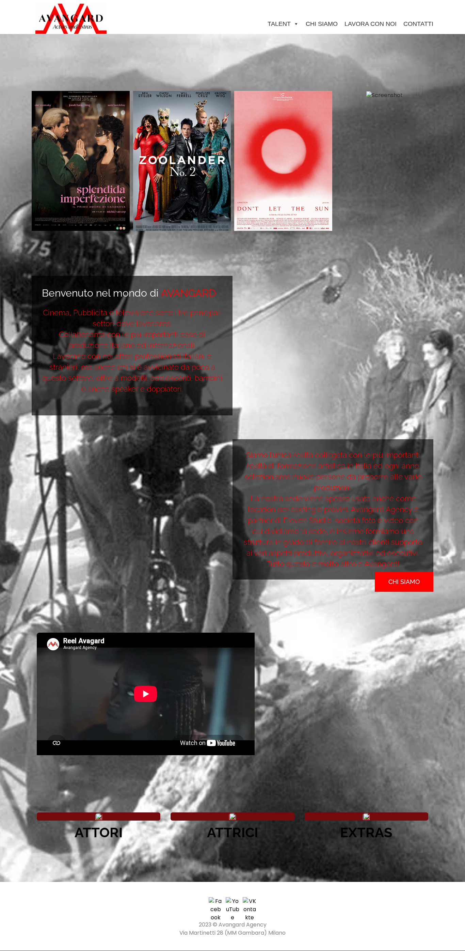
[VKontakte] (249, 904)
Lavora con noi (370, 23)
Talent (279, 23)
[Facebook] (215, 904)
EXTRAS (366, 832)
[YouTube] (232, 904)
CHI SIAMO (322, 23)
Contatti (418, 23)
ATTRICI (232, 832)
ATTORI (99, 832)
